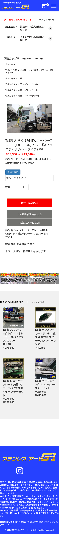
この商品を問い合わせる (29, 214)
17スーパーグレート (33, 90)
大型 (20, 78)
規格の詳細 (12, 172)
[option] (29, 119)
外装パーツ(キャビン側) (33, 58)
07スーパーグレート (33, 84)
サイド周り (33, 70)
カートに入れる (29, 202)
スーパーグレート (32, 96)
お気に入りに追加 (30, 222)
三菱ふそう (10, 64)
